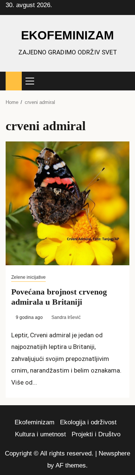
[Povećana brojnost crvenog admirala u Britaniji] (67, 203)
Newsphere (114, 453)
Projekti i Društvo (96, 434)
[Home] (13, 80)
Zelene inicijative (28, 277)
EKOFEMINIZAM (67, 35)
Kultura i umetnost (40, 434)
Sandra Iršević (66, 317)
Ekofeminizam (34, 422)
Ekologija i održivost (88, 422)
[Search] (124, 81)
